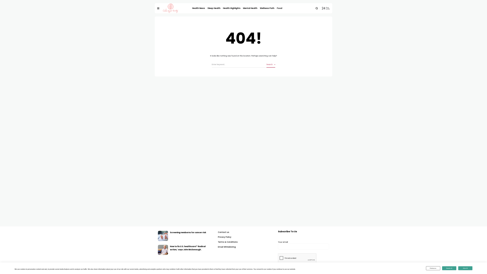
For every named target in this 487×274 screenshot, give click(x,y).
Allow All (465, 268)
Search (269, 64)
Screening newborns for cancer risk (188, 232)
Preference (433, 268)
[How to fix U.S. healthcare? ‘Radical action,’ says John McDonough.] (163, 250)
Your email (283, 242)
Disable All (449, 268)
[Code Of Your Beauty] (175, 8)
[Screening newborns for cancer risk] (163, 236)
